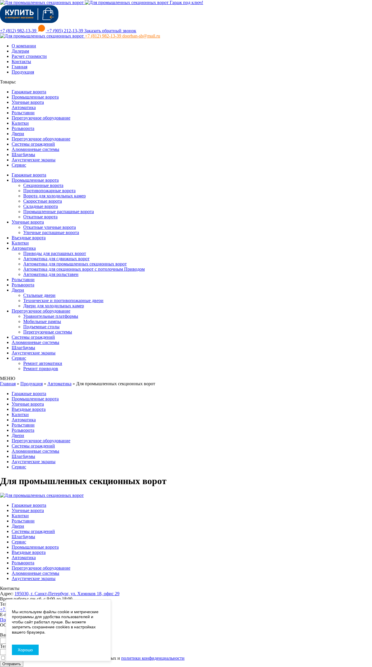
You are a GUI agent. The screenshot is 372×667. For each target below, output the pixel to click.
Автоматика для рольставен (50, 274)
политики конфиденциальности (153, 658)
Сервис (19, 165)
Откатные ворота (40, 216)
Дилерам (20, 51)
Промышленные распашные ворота (58, 211)
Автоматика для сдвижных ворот (56, 258)
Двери (18, 133)
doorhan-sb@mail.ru (141, 35)
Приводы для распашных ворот (54, 253)
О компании (24, 45)
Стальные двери (39, 295)
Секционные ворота (43, 185)
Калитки (20, 123)
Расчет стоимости (29, 56)
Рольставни (23, 112)
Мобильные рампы (42, 321)
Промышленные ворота (35, 96)
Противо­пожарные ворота (49, 190)
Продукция (23, 71)
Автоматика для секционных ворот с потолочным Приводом (84, 269)
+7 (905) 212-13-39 (65, 30)
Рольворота (23, 128)
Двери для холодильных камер (53, 305)
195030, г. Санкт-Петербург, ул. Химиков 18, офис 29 (67, 593)
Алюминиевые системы (35, 149)
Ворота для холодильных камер (54, 195)
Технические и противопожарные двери (63, 300)
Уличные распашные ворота (51, 232)
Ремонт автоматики (42, 363)
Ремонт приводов (40, 368)
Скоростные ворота (42, 201)
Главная (19, 66)
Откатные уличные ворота (49, 227)
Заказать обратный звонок (110, 30)
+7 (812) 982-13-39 (18, 30)
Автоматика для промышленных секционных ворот (75, 263)
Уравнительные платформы (50, 316)
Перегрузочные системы (47, 331)
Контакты (21, 61)
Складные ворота (40, 206)
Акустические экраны (34, 159)
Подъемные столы (41, 326)
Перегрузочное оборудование (41, 117)
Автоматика (24, 107)
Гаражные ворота (29, 91)
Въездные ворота (29, 237)
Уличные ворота (28, 102)
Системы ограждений (33, 144)
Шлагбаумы (23, 154)
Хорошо (25, 650)
